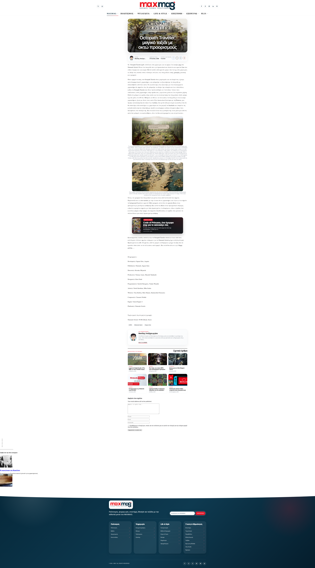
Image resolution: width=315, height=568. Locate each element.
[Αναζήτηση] (98, 6)
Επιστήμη (188, 527)
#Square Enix (148, 325)
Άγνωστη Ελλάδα (190, 543)
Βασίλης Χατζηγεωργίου (148, 333)
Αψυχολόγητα (164, 543)
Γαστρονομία (164, 527)
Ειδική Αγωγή (189, 537)
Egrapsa (187, 550)
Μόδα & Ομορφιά (165, 531)
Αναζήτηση (200, 513)
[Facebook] (201, 6)
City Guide (188, 546)
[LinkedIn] (213, 6)
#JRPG (130, 325)
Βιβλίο (112, 531)
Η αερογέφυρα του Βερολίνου (10, 470)
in (180, 58)
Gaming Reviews (161, 33)
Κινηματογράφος (140, 527)
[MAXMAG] (157, 5)
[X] (205, 6)
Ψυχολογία (164, 540)
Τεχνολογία (188, 531)
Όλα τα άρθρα (143, 342)
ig (196, 563)
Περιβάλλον (188, 534)
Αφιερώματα (114, 534)
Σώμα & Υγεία (164, 534)
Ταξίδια (187, 540)
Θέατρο (138, 531)
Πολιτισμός (114, 527)
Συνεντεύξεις (114, 537)
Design (163, 537)
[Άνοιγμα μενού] (102, 6)
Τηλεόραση (139, 534)
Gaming (152, 33)
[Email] (216, 6)
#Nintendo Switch (138, 325)
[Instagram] (209, 6)
